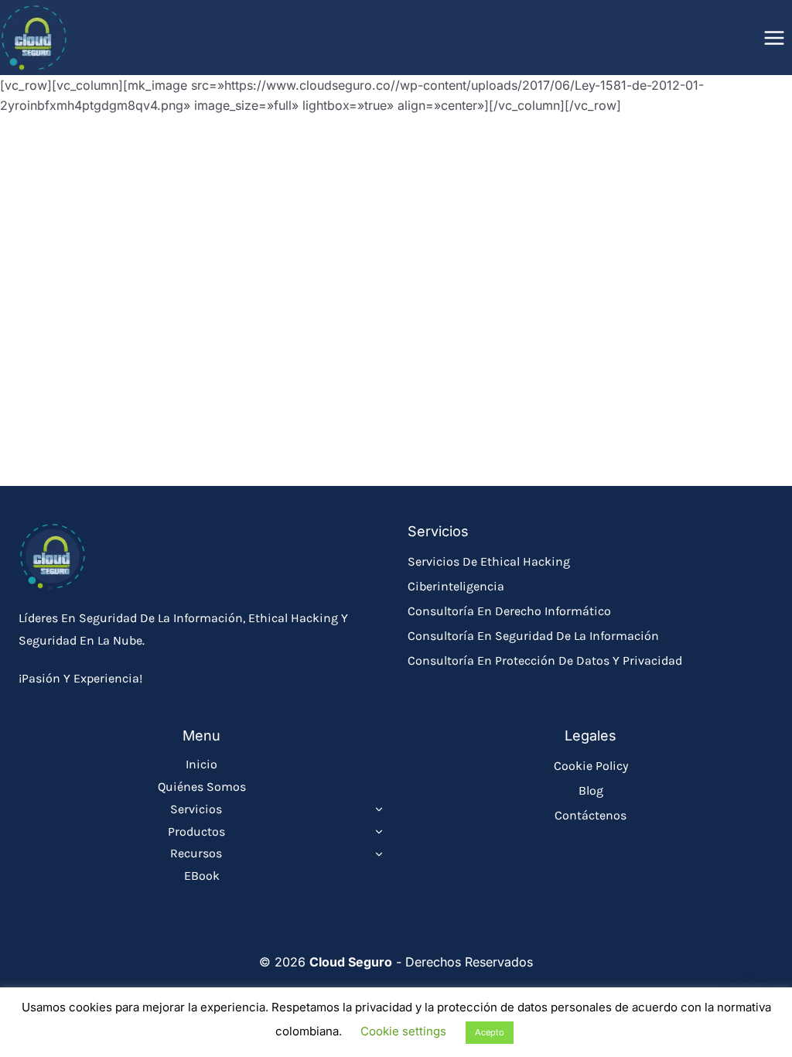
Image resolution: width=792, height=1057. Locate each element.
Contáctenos (590, 815)
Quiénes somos (202, 786)
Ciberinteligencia (456, 586)
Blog (591, 790)
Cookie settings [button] (403, 1031)
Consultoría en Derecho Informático (509, 611)
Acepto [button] (489, 1032)
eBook (202, 875)
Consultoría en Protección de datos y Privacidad (545, 660)
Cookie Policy (591, 765)
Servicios (196, 809)
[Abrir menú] (774, 37)
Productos (196, 831)
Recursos (196, 853)
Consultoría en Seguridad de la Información (533, 635)
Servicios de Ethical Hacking (489, 561)
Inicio (201, 764)
